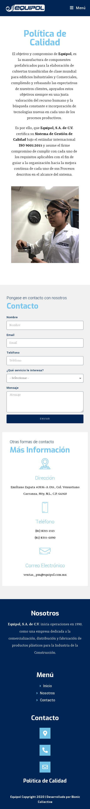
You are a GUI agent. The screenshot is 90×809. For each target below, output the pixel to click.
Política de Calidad (45, 781)
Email (10, 335)
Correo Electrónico (45, 565)
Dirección (45, 478)
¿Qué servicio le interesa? (25, 370)
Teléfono (13, 353)
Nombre (12, 317)
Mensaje (13, 388)
